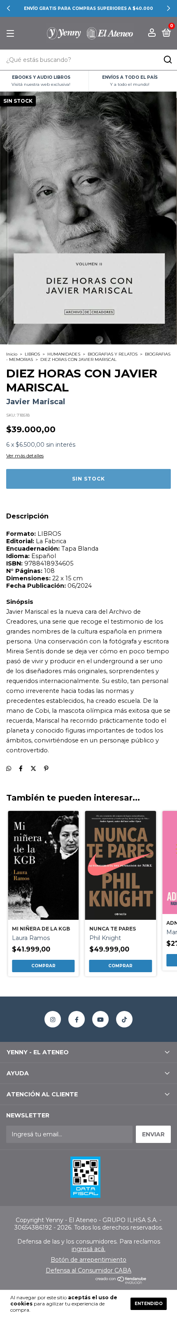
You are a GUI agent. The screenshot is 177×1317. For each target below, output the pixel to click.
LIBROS (32, 354)
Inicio (11, 354)
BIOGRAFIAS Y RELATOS (112, 354)
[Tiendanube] (121, 1282)
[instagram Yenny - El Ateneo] (52, 1019)
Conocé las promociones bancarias (94, 8)
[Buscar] (167, 59)
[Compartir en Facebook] (21, 769)
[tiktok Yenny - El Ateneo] (124, 1019)
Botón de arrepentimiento (88, 1259)
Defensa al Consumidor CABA (88, 1270)
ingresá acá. (88, 1249)
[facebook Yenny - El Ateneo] (76, 1019)
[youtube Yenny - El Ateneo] (100, 1019)
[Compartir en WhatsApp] (8, 769)
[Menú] (11, 33)
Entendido (149, 1303)
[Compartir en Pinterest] (46, 769)
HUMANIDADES (63, 354)
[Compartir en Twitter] (33, 769)
